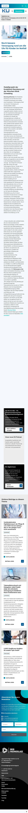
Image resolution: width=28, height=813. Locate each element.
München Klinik (12, 310)
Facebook (4, 795)
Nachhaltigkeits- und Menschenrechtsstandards (8, 779)
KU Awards (5, 716)
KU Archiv (5, 6)
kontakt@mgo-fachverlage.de (11, 765)
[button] (12, 11)
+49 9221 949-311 (7, 769)
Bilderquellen (5, 791)
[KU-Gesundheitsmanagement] (5, 11)
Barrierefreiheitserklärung (8, 788)
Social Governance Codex (4, 784)
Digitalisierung (5, 16)
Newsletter (19, 11)
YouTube (3, 798)
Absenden (14, 734)
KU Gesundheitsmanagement (10, 718)
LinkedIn (3, 793)
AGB (2, 776)
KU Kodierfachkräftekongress (10, 720)
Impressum (4, 770)
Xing (2, 800)
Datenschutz (4, 773)
